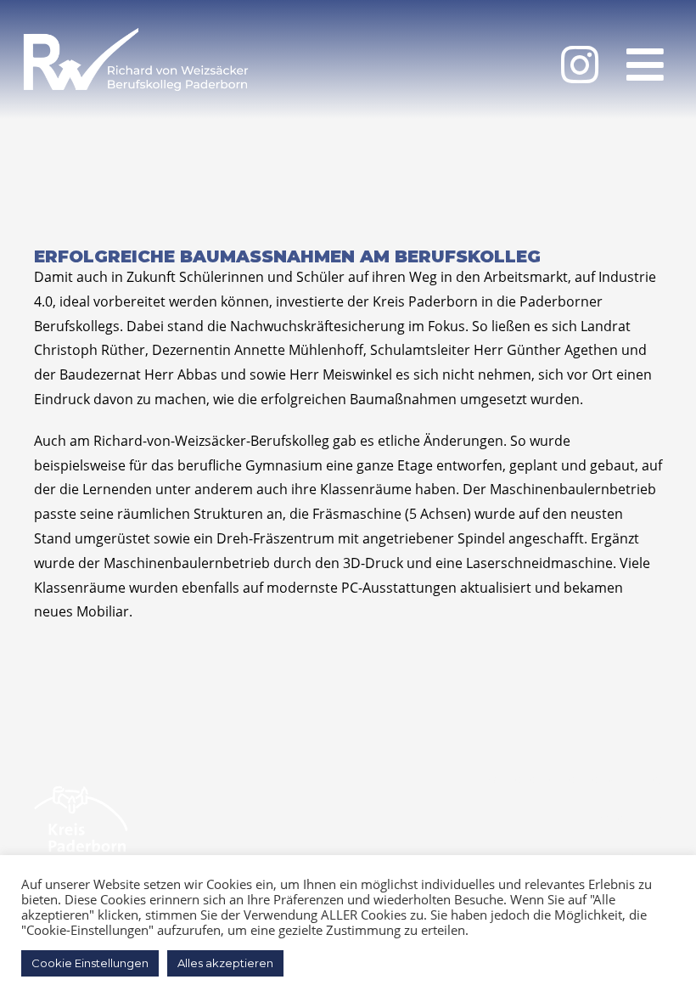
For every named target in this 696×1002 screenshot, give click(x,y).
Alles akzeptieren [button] (225, 963)
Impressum (623, 818)
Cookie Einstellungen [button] (90, 963)
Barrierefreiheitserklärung (572, 779)
